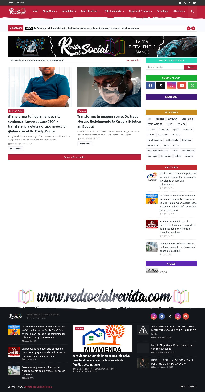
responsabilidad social (158, 151)
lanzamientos (153, 145)
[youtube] (194, 3)
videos (178, 156)
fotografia (186, 140)
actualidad (163, 129)
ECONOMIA (172, 119)
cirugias (82, 111)
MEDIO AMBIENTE (155, 124)
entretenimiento (155, 140)
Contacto (20, 3)
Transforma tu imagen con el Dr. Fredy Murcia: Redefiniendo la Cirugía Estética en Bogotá (109, 121)
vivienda (189, 156)
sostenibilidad (188, 151)
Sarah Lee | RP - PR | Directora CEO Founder (95, 369)
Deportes (160, 119)
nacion (176, 145)
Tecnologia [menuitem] (162, 11)
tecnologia (152, 156)
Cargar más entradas (74, 157)
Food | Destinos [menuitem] (89, 11)
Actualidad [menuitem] (67, 11)
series (174, 151)
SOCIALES (180, 124)
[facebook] (180, 3)
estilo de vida (172, 140)
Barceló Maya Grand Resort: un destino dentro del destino (172, 347)
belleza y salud (16, 111)
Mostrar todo (133, 60)
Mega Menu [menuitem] (49, 11)
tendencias (166, 156)
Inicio (10, 3)
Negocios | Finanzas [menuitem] (139, 11)
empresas (176, 135)
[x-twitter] (189, 3)
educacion (162, 135)
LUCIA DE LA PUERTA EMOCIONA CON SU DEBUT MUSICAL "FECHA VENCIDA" (172, 362)
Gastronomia (187, 119)
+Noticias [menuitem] (178, 11)
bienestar (188, 129)
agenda (176, 129)
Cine (149, 119)
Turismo (151, 129)
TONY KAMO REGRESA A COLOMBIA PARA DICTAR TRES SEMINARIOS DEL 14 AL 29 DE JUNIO (173, 330)
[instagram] (185, 3)
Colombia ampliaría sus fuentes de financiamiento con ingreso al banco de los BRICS (177, 247)
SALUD (169, 124)
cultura (151, 135)
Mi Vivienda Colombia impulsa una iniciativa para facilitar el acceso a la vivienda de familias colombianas (178, 179)
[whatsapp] (192, 85)
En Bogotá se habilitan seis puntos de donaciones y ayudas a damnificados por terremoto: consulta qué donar (86, 28)
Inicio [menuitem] (35, 11)
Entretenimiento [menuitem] (113, 11)
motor (166, 145)
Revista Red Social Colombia (38, 387)
